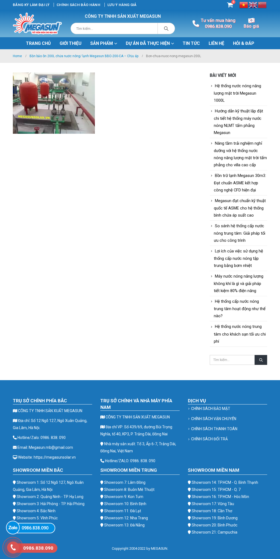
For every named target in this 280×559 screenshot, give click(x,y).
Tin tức (191, 43)
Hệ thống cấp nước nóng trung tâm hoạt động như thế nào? (240, 308)
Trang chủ (38, 43)
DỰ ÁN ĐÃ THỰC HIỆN (148, 43)
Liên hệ (216, 43)
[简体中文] (262, 4)
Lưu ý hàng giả (122, 5)
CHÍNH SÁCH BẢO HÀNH (78, 5)
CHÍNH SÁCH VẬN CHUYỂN (213, 419)
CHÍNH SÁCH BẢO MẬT (210, 408)
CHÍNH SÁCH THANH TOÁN (214, 429)
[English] (253, 4)
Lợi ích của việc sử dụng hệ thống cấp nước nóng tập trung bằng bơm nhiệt (238, 258)
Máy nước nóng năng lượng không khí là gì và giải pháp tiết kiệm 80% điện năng (238, 283)
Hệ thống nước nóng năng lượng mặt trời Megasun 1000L (237, 93)
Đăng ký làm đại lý (31, 5)
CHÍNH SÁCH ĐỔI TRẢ (209, 439)
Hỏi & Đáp (243, 43)
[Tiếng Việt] (244, 4)
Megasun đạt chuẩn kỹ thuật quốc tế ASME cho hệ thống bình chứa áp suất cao (240, 208)
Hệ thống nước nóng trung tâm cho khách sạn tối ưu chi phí (240, 333)
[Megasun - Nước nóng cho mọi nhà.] (37, 23)
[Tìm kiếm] (166, 28)
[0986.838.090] (13, 527)
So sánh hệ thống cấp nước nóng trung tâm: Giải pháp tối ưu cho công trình (239, 233)
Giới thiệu (70, 43)
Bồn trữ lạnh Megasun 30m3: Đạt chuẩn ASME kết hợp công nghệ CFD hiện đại (240, 183)
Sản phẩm (101, 43)
